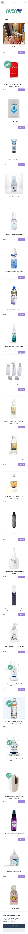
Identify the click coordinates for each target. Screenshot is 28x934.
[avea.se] (14, 10)
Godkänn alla (14, 926)
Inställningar (14, 930)
